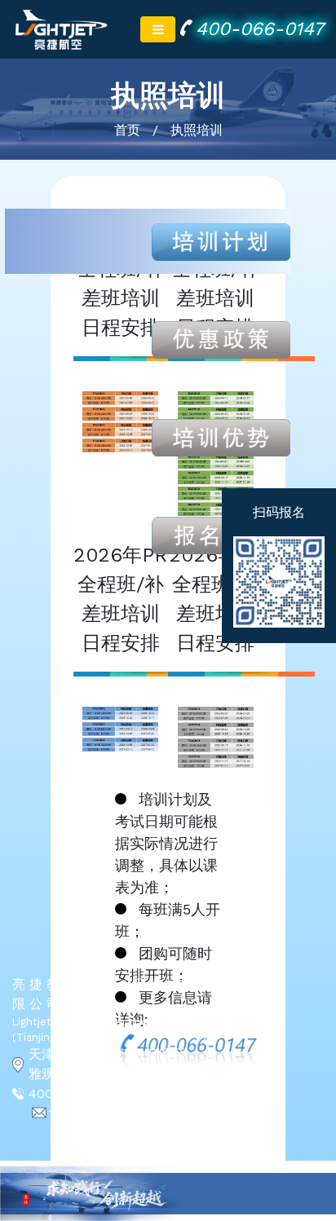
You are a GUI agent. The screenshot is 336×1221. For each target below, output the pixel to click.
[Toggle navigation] (157, 29)
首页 (127, 130)
